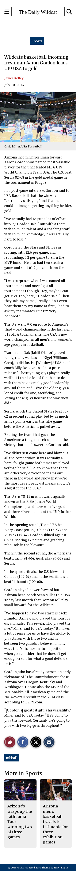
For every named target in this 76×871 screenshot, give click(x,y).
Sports (36, 40)
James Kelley (13, 78)
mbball (12, 757)
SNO (56, 867)
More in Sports (23, 773)
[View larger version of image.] (38, 117)
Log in (64, 867)
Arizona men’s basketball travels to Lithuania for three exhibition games (55, 824)
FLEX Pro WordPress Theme (34, 867)
